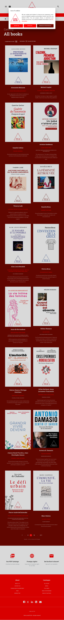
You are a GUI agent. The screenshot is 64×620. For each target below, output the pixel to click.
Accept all (16, 25)
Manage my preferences (45, 25)
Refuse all (30, 25)
